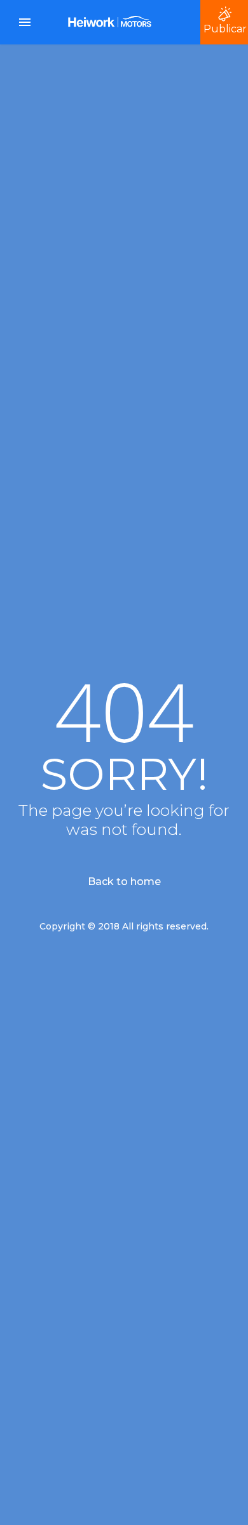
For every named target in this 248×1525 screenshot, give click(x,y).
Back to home (124, 882)
